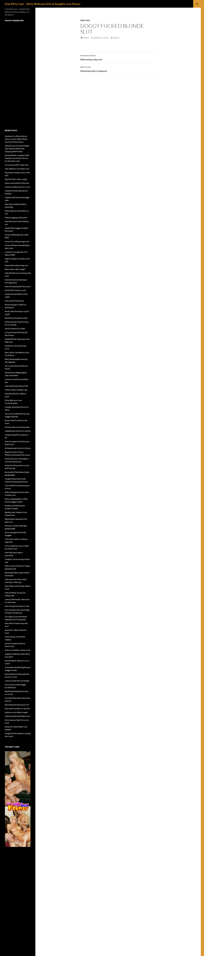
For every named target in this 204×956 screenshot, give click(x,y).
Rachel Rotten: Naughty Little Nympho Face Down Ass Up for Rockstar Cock (17, 158)
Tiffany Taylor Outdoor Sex (16, 390)
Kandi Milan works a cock (15, 290)
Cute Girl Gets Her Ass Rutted (17, 681)
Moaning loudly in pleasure (93, 69)
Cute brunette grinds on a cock (17, 187)
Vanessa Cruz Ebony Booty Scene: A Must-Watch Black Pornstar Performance (16, 139)
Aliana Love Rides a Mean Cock (17, 650)
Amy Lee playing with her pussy (17, 286)
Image (86, 38)
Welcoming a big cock (91, 57)
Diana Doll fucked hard (14, 301)
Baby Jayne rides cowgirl (15, 269)
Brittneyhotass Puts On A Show (18, 448)
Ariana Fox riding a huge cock (17, 241)
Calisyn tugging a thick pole (16, 217)
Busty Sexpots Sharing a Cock (17, 704)
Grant (116, 38)
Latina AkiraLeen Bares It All (16, 386)
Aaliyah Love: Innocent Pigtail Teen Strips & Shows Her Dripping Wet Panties (17, 149)
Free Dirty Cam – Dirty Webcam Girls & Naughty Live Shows (42, 4)
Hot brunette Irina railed (15, 328)
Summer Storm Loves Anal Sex (17, 427)
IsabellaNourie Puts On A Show (18, 431)
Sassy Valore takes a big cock (16, 265)
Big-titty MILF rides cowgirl (16, 179)
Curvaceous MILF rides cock (16, 165)
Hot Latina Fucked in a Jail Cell (17, 708)
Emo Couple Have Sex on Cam (17, 606)
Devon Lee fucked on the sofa (17, 183)
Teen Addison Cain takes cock (17, 168)
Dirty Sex (85, 20)
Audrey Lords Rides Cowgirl (16, 712)
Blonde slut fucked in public (16, 318)
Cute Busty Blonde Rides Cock (17, 716)
